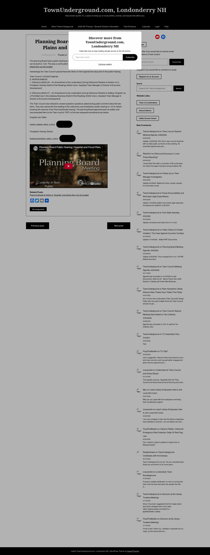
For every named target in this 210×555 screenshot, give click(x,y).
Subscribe (130, 57)
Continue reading (105, 64)
